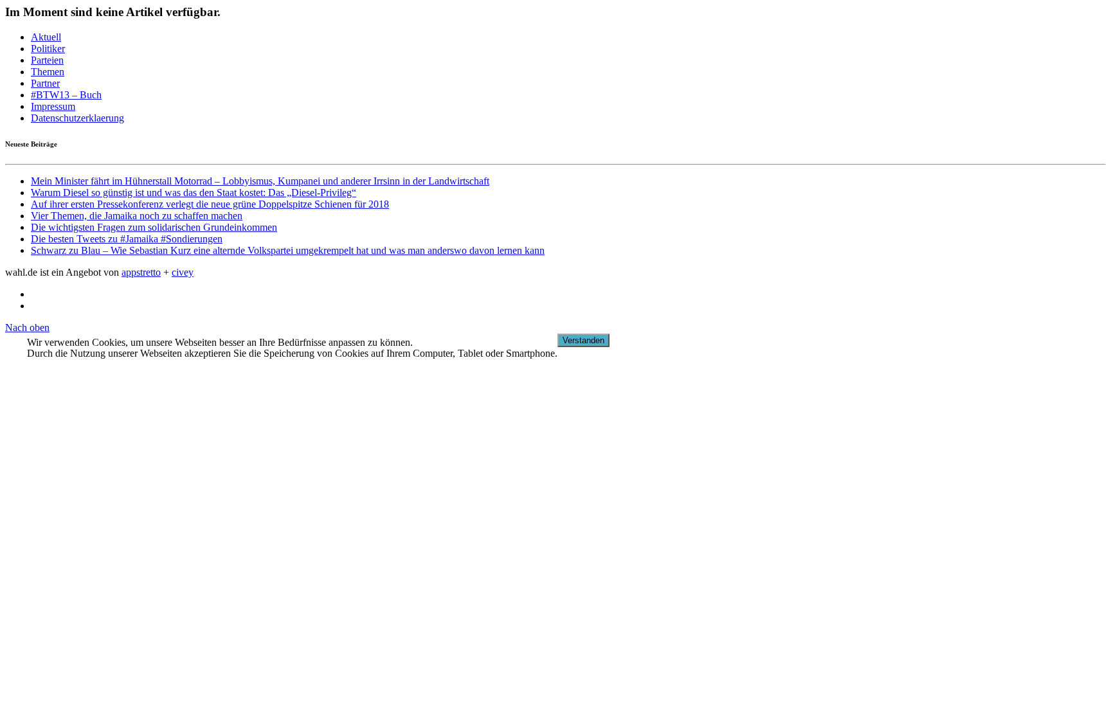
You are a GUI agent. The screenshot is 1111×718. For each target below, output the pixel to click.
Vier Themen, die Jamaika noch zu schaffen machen (136, 215)
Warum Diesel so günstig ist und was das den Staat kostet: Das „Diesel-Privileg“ (193, 192)
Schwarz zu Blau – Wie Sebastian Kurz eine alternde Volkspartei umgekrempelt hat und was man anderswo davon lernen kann (288, 250)
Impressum (53, 106)
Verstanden (583, 340)
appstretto (141, 272)
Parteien (47, 60)
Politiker (48, 48)
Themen (47, 71)
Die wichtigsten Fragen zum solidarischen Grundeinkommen (154, 227)
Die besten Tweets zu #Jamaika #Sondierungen (126, 238)
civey (183, 272)
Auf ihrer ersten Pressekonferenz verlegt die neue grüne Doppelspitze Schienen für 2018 (210, 204)
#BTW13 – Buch (66, 94)
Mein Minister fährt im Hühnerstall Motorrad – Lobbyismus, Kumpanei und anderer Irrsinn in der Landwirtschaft (260, 180)
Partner (45, 83)
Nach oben (27, 327)
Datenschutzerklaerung (77, 117)
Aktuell (46, 36)
